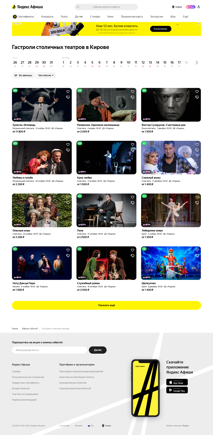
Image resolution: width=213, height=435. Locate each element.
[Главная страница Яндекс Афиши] (14, 7)
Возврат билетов (21, 388)
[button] (186, 17)
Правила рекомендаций (24, 400)
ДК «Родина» (57, 128)
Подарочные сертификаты (25, 383)
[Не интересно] (68, 97)
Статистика (64, 426)
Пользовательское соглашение (28, 377)
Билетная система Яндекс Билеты (76, 377)
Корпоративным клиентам (73, 383)
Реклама (78, 426)
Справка (16, 371)
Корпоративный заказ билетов (75, 388)
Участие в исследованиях (25, 394)
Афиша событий (30, 328)
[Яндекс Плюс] (190, 6)
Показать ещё (106, 305)
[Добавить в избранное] (68, 92)
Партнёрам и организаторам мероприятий (81, 371)
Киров (15, 328)
